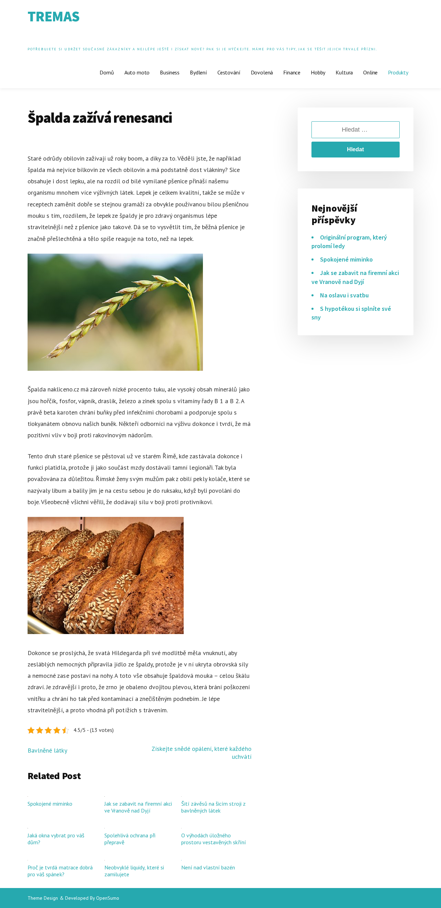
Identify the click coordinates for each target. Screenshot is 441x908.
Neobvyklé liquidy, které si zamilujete (134, 871)
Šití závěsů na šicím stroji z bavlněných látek (213, 807)
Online (370, 72)
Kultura (344, 72)
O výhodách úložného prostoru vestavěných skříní (213, 839)
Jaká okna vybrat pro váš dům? (56, 839)
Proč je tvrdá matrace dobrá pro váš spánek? (60, 871)
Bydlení (198, 72)
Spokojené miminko (50, 803)
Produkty (398, 72)
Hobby (318, 72)
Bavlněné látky (47, 750)
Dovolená (262, 72)
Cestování (228, 72)
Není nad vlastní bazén (208, 867)
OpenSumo (107, 898)
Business (170, 72)
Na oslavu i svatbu (344, 295)
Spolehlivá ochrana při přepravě (129, 839)
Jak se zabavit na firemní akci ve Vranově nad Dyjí (138, 807)
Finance (291, 72)
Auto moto (137, 72)
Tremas (53, 16)
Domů (107, 72)
